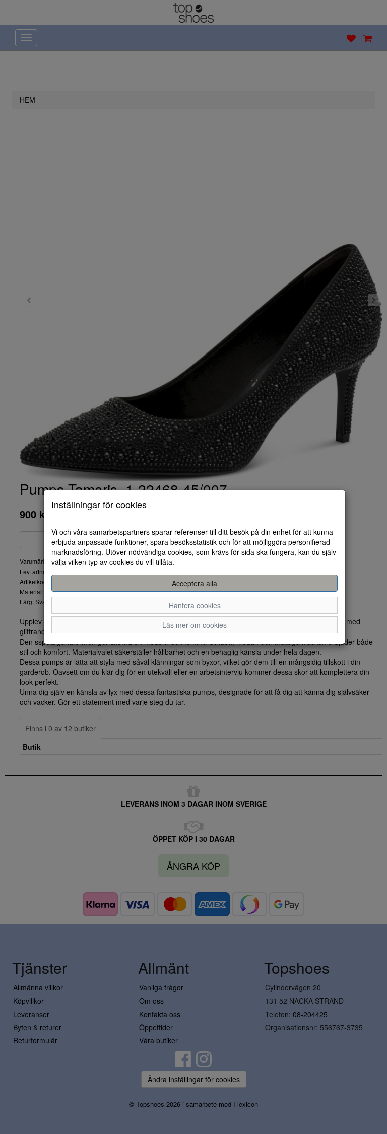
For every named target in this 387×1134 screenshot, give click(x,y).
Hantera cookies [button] (195, 605)
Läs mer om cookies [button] (194, 625)
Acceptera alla (194, 583)
